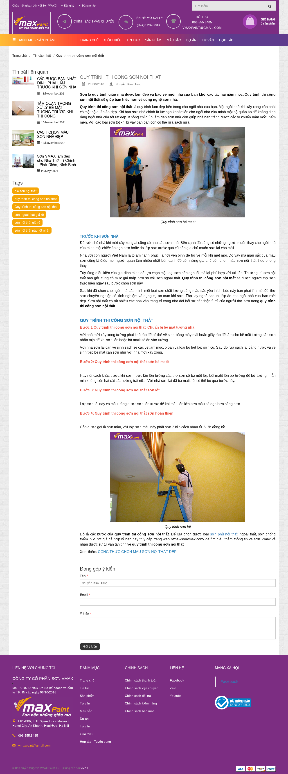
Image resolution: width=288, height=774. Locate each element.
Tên (84, 575)
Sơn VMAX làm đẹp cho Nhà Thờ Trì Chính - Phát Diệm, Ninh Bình (56, 160)
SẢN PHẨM (153, 40)
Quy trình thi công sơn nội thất (36, 206)
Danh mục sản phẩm (36, 40)
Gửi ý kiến (90, 646)
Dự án (84, 718)
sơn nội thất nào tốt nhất (32, 230)
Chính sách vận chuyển (141, 688)
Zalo (173, 688)
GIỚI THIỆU (112, 40)
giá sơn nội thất (25, 191)
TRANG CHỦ (89, 40)
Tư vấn (85, 703)
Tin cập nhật (42, 55)
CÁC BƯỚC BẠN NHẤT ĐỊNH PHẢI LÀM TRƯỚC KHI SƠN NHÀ (56, 83)
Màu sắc (86, 711)
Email (85, 594)
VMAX (84, 768)
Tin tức (85, 688)
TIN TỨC (133, 40)
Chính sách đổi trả (138, 695)
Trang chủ (87, 680)
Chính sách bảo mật (139, 711)
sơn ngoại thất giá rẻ (29, 214)
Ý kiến (85, 613)
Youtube (176, 695)
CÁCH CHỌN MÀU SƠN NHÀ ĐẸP (53, 134)
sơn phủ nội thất (223, 534)
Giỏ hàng (268, 21)
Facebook (177, 680)
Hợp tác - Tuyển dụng (95, 741)
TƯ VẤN (208, 40)
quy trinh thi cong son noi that (36, 198)
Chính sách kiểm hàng (141, 703)
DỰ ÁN (191, 40)
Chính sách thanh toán (141, 680)
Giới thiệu (87, 734)
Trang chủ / (22, 55)
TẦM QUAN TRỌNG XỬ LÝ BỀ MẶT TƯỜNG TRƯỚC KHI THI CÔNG (55, 109)
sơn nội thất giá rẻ (27, 222)
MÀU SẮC (174, 40)
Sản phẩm (87, 695)
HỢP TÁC (226, 40)
